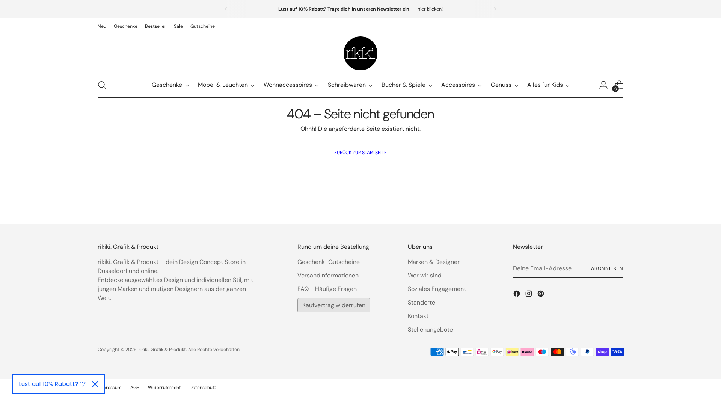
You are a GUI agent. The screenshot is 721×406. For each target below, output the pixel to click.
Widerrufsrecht (164, 388)
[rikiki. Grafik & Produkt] (360, 53)
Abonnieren (607, 268)
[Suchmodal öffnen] (101, 84)
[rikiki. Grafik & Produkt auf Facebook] (517, 295)
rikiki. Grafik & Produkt (162, 350)
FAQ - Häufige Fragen (327, 289)
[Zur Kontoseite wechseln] (603, 84)
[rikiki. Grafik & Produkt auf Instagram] (529, 295)
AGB (134, 388)
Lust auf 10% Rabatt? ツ (52, 384)
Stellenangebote (430, 329)
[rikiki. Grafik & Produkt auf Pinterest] (541, 295)
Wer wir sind (425, 275)
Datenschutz (203, 388)
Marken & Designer (434, 262)
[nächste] (495, 9)
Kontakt (418, 316)
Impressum (110, 388)
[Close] (95, 384)
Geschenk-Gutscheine (328, 262)
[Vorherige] (225, 9)
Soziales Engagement (437, 289)
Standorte (421, 302)
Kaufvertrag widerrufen (333, 305)
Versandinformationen (328, 275)
